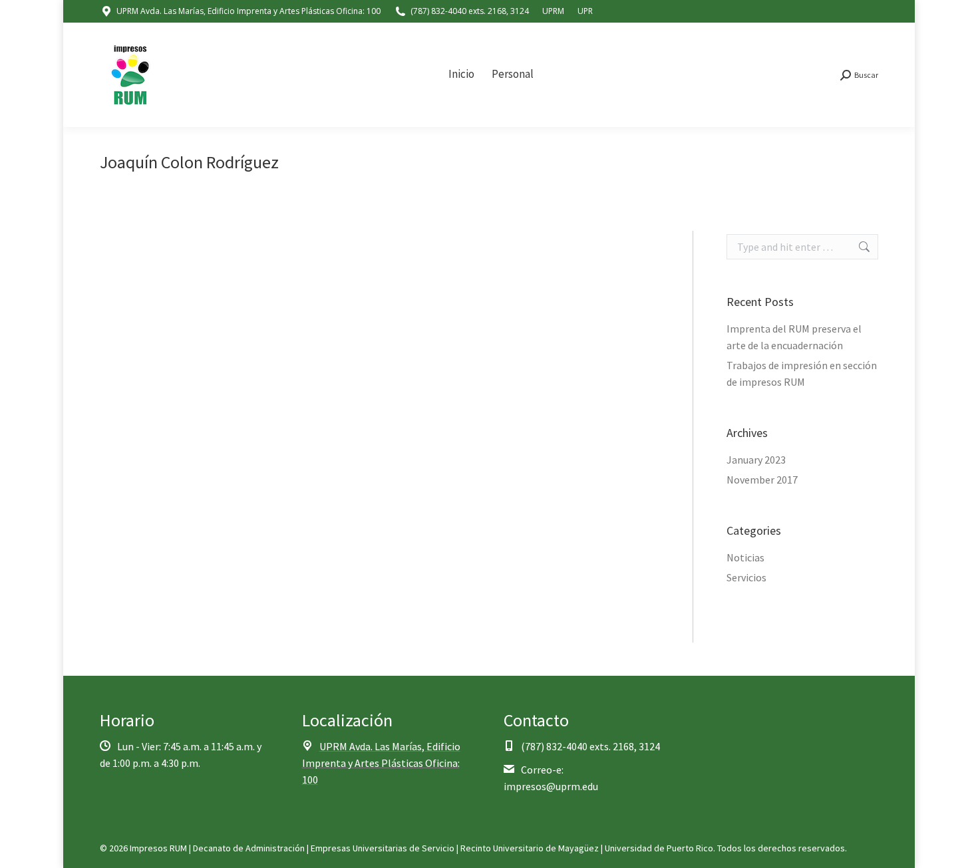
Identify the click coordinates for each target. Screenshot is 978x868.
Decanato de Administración (249, 848)
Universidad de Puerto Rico (659, 848)
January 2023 (756, 459)
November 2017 (762, 479)
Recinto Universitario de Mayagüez (529, 848)
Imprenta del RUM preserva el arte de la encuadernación (794, 337)
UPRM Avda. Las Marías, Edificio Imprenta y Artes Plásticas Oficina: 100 (248, 11)
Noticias (745, 557)
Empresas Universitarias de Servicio (382, 848)
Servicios (746, 577)
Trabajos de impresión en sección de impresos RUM (802, 373)
